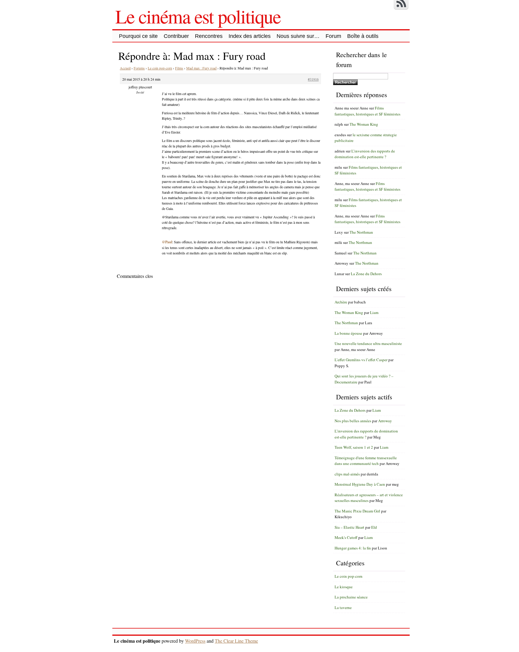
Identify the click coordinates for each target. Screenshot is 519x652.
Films (179, 68)
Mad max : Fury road (201, 68)
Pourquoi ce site (138, 36)
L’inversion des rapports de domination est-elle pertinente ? (365, 154)
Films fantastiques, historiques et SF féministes (367, 111)
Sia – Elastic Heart (349, 527)
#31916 (313, 79)
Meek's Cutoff (346, 537)
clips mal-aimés (347, 474)
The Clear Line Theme (236, 641)
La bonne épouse (348, 333)
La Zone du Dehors (366, 273)
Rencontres (209, 36)
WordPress (195, 641)
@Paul (167, 241)
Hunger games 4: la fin (353, 548)
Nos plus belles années (353, 420)
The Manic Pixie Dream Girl (357, 511)
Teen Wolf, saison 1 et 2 (354, 447)
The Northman (361, 232)
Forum (333, 36)
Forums (139, 68)
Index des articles (250, 36)
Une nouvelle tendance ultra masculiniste (368, 343)
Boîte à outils (362, 36)
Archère (341, 302)
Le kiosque (344, 586)
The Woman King (364, 124)
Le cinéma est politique (198, 16)
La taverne (343, 607)
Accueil (125, 68)
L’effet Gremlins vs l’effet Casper (361, 359)
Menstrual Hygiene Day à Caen (360, 484)
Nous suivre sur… (298, 36)
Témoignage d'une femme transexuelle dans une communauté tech (366, 460)
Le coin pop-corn (160, 68)
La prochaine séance (351, 597)
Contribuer (176, 36)
